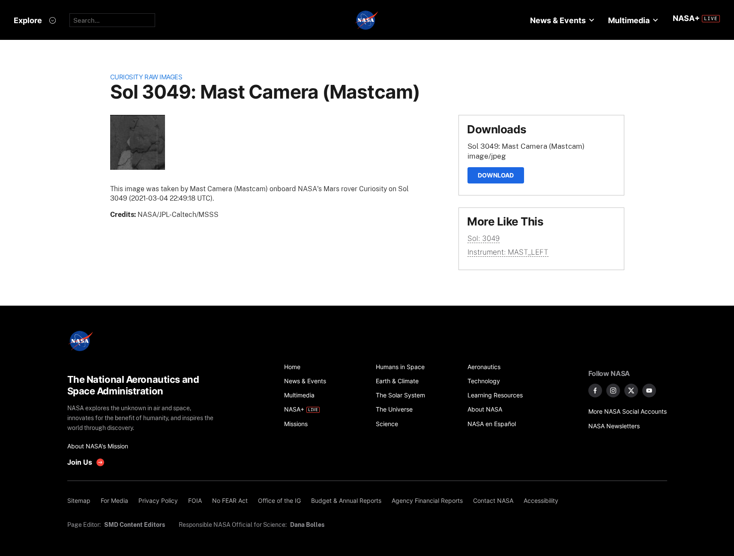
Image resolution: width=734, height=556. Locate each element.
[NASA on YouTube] (649, 390)
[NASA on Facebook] (595, 390)
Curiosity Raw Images (146, 77)
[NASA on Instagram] (613, 390)
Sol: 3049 (483, 238)
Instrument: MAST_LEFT (507, 252)
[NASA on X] (631, 390)
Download (496, 175)
